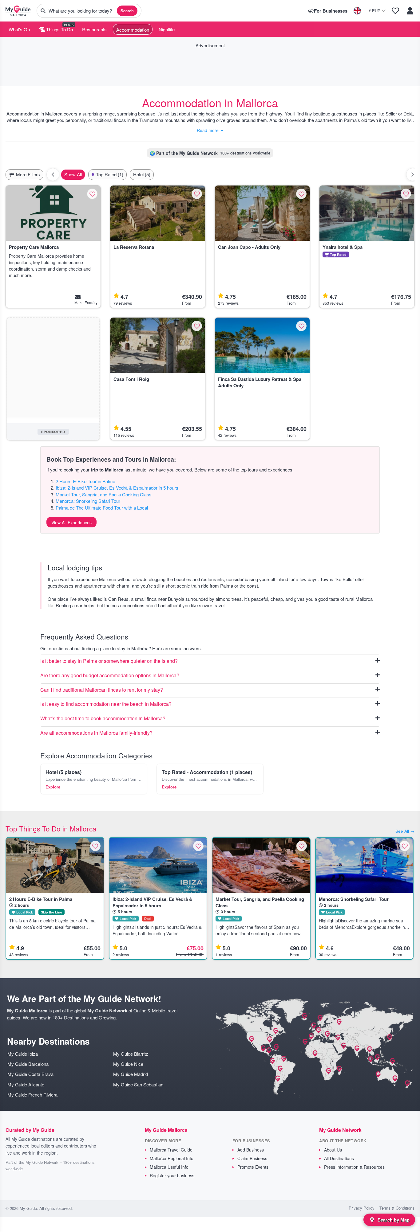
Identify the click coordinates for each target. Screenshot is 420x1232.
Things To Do (59, 29)
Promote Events (252, 1167)
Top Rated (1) (109, 174)
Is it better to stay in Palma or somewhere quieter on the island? (109, 661)
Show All (73, 174)
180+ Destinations (71, 1017)
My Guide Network (107, 1010)
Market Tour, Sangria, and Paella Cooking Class (104, 494)
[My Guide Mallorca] (18, 11)
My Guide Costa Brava (30, 1074)
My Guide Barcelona (28, 1064)
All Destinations (339, 1158)
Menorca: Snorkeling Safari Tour (88, 501)
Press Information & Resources (354, 1167)
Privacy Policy (361, 1208)
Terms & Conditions (396, 1208)
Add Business (250, 1150)
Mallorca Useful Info (169, 1167)
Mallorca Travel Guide (171, 1150)
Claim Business (252, 1158)
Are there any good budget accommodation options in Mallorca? (109, 675)
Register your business (172, 1175)
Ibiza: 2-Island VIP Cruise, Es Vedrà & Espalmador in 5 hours (117, 487)
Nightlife (167, 29)
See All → (404, 831)
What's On (19, 29)
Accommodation (132, 29)
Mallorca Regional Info (171, 1158)
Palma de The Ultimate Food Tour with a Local (102, 507)
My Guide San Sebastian (138, 1084)
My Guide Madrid (130, 1074)
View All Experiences (71, 522)
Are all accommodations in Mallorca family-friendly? (96, 733)
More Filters (27, 174)
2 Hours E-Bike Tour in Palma (85, 481)
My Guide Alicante (25, 1084)
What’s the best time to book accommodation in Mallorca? (102, 718)
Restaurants (94, 29)
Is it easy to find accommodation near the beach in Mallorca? (106, 704)
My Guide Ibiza (22, 1053)
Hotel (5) (141, 174)
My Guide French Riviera (32, 1094)
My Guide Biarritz (130, 1053)
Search (127, 11)
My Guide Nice (128, 1064)
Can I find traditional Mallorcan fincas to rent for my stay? (101, 690)
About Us (333, 1150)
